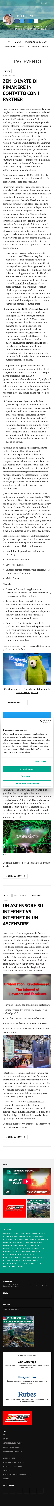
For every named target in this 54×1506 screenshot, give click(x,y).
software (28, 1261)
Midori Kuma (12, 578)
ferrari (33, 1239)
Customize (25, 776)
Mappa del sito (9, 1458)
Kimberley (8, 1252)
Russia (36, 1258)
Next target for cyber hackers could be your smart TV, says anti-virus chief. (27, 1366)
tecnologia (8, 1264)
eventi (20, 1239)
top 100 (19, 1264)
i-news (14, 1246)
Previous (9, 846)
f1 (27, 1239)
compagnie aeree (11, 1236)
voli (42, 1264)
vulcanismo (17, 1267)
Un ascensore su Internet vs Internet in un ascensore (23, 914)
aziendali (19, 283)
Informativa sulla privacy (14, 1462)
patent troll (25, 1258)
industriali (32, 283)
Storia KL (37, 1261)
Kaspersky (7, 1470)
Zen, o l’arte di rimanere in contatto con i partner (21, 90)
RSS (5, 1497)
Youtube (33, 1490)
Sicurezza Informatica (38, 46)
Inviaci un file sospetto (13, 1466)
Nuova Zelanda (10, 1255)
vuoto (37, 135)
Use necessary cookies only (27, 783)
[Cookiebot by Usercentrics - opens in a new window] (40, 721)
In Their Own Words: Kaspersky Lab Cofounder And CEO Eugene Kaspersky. (27, 1400)
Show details (40, 762)
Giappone (7, 1243)
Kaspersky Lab (38, 1249)
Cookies (6, 1479)
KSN (31, 332)
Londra (17, 1252)
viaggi (27, 1264)
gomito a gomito (34, 342)
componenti (38, 1236)
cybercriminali (10, 1239)
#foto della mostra (21, 895)
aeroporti (8, 1233)
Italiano (44, 3)
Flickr (40, 1490)
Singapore (17, 1261)
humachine (26, 315)
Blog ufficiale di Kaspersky (14, 1475)
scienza (7, 1261)
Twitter (22, 21)
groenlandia (19, 1243)
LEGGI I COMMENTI (15, 702)
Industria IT (24, 1246)
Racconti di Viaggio (14, 46)
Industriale (36, 1246)
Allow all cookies (27, 769)
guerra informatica (35, 1243)
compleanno (25, 1236)
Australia (26, 1233)
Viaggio (35, 1264)
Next (45, 846)
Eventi (18, 42)
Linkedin (31, 21)
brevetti (36, 1233)
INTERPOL (7, 1249)
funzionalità (44, 1239)
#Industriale (37, 895)
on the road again (26, 1255)
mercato (36, 1252)
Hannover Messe (35, 1101)
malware (27, 1252)
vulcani (7, 1267)
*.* (9, 42)
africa (17, 1233)
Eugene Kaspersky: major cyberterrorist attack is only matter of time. (27, 1382)
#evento (7, 71)
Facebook (17, 21)
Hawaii (6, 1246)
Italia (15, 1249)
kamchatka (25, 1249)
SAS (43, 1258)
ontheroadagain (11, 1258)
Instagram (27, 21)
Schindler (7, 936)
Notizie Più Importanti (35, 42)
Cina (44, 1233)
